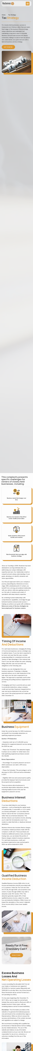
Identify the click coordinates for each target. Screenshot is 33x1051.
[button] (27, 3)
